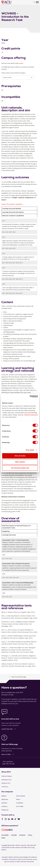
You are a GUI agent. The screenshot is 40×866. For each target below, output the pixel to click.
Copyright (14, 835)
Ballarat (3, 796)
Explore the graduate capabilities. (12, 204)
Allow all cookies (20, 456)
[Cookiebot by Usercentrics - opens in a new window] (30, 396)
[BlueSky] (19, 819)
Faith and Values (6, 776)
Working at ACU (6, 780)
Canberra (4, 806)
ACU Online (19, 806)
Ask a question (8, 761)
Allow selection (20, 462)
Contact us (4, 786)
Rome (18, 799)
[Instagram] (6, 819)
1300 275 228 (9, 764)
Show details (30, 450)
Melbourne (4, 810)
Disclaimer (22, 835)
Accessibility (5, 835)
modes (21, 63)
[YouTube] (12, 819)
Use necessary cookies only (20, 468)
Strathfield (19, 803)
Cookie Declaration (31, 415)
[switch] (35, 430)
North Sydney (20, 796)
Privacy (30, 835)
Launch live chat (7, 729)
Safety (3, 838)
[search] (34, 2)
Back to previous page (19, 677)
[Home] (9, 4)
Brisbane (4, 803)
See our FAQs (6, 754)
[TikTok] (15, 819)
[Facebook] (2, 819)
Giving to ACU (5, 783)
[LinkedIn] (9, 819)
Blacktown (4, 799)
